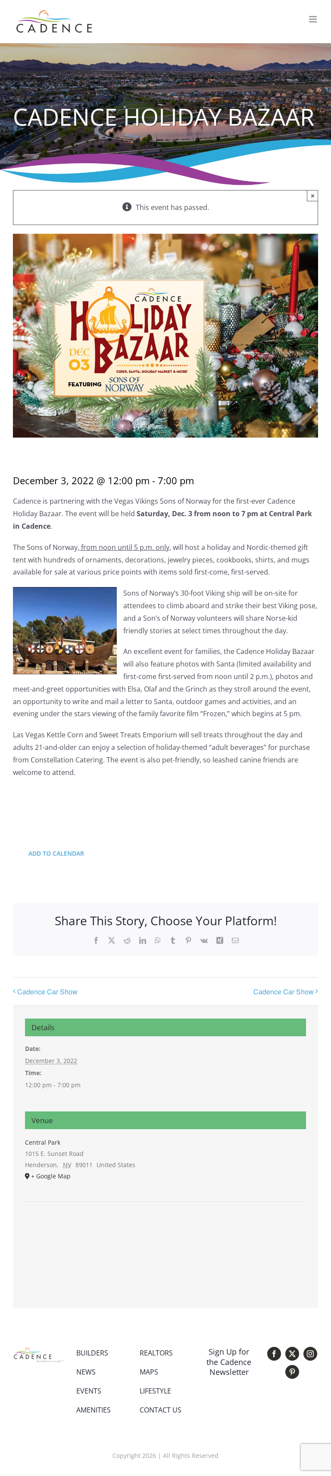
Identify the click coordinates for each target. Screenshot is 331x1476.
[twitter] (292, 1354)
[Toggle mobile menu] (313, 19)
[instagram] (310, 1354)
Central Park (42, 1142)
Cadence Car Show (47, 992)
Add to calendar (56, 853)
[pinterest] (292, 1372)
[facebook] (274, 1354)
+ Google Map (51, 1176)
